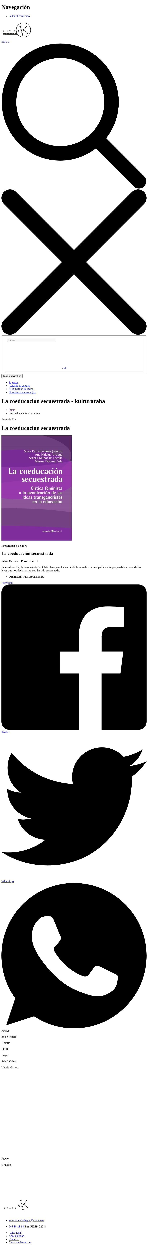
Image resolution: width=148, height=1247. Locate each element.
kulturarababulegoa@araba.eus (26, 1220)
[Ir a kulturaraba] (16, 38)
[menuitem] (13, 382)
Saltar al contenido (19, 16)
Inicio (12, 409)
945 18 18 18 (16, 1226)
